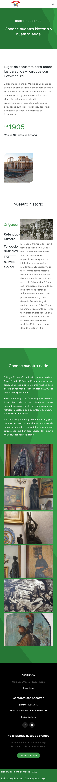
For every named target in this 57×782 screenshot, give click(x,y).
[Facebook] (32, 725)
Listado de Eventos (28, 755)
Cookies (29, 779)
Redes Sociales (28, 717)
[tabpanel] (36, 275)
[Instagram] (25, 725)
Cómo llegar (28, 688)
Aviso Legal (40, 779)
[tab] (10, 225)
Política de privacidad (12, 779)
